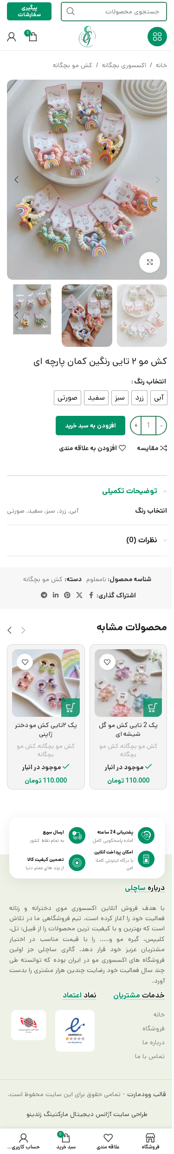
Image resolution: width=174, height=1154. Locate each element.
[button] (157, 179)
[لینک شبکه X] (79, 595)
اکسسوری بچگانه (124, 65)
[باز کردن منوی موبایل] (157, 36)
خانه (161, 65)
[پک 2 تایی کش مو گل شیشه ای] (128, 683)
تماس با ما (150, 1056)
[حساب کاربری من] (11, 36)
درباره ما (153, 1042)
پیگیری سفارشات (29, 11)
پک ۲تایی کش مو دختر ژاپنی (46, 730)
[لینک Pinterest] (67, 595)
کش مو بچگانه (72, 65)
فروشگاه (153, 1028)
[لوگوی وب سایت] (87, 36)
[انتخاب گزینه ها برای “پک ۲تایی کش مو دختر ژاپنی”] (70, 707)
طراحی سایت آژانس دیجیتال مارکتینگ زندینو (87, 1114)
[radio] (159, 398)
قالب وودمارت (145, 1094)
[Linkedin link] (55, 595)
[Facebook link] (91, 595)
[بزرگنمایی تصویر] (149, 262)
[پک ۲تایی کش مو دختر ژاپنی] (46, 683)
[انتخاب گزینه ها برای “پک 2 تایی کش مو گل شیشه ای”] (152, 707)
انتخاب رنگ (150, 381)
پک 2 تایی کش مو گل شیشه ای (128, 730)
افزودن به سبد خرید (90, 425)
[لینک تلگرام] (44, 595)
